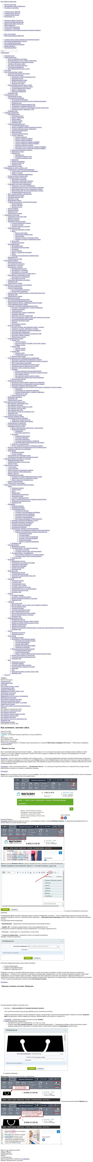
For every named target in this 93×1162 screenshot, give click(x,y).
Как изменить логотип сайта (17, 408)
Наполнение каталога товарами (18, 418)
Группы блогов (16, 489)
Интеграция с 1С (9, 16)
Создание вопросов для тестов (21, 587)
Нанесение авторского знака (20, 320)
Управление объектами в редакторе (19, 280)
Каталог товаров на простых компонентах (28, 371)
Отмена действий (17, 205)
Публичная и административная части (24, 77)
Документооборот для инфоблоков (22, 553)
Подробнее (4, 758)
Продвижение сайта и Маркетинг (14, 6)
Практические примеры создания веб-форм (25, 528)
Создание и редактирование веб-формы (27, 512)
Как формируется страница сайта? (22, 86)
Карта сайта (15, 241)
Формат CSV (16, 340)
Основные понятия (18, 488)
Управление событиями (19, 566)
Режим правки (16, 119)
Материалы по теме (21, 393)
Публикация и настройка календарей (23, 562)
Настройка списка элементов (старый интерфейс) (30, 147)
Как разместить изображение (21, 277)
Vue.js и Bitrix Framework (12, 27)
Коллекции (15, 249)
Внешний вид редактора (15, 265)
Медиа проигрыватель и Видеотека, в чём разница (27, 428)
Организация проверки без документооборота (29, 377)
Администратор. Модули (12, 13)
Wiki (9, 660)
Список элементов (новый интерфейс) (27, 143)
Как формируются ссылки (16, 195)
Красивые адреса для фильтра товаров (23, 367)
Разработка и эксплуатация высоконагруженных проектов (22, 30)
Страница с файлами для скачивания (19, 449)
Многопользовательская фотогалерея (23, 649)
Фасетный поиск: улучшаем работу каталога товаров (28, 384)
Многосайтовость (9, 25)
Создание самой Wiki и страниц (21, 665)
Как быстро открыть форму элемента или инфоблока (28, 382)
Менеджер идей (13, 571)
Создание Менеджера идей (20, 574)
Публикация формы (25, 540)
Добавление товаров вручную (21, 419)
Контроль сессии (17, 207)
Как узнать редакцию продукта (17, 65)
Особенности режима (22, 510)
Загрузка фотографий (22, 644)
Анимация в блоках (18, 608)
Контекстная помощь (18, 161)
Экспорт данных (20, 341)
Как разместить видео (18, 278)
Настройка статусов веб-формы (25, 515)
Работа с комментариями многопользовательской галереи (33, 653)
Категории (15, 668)
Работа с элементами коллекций (22, 252)
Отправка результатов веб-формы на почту (25, 520)
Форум (10, 631)
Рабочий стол (16, 153)
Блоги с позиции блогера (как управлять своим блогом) (29, 499)
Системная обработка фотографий (22, 319)
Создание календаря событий (17, 424)
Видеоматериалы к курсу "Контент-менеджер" (22, 60)
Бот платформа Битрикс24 (12, 43)
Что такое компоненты (15, 286)
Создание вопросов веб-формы (25, 514)
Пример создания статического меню (26, 238)
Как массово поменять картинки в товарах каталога (31, 372)
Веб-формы (11, 504)
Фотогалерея (12, 636)
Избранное (15, 160)
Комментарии (16, 493)
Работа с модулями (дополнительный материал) (19, 484)
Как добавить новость (22, 374)
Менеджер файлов (13, 220)
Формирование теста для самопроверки (24, 588)
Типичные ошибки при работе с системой (17, 458)
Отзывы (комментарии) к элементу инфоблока (29, 392)
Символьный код (17, 311)
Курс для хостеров (10, 34)
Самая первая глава (10, 57)
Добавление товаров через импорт (22, 421)
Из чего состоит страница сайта (18, 176)
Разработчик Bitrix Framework (13, 20)
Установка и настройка (11, 8)
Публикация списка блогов (20, 494)
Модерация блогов (17, 496)
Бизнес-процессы (9, 46)
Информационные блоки (19, 80)
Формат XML (16, 346)
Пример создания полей (19, 624)
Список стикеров (17, 454)
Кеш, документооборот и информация (20, 194)
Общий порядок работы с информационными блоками (25, 302)
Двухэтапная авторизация (16, 98)
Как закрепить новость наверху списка (27, 376)
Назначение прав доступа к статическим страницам (28, 187)
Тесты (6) (7, 675)
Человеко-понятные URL (16, 197)
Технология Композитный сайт (14, 22)
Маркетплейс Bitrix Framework (13, 23)
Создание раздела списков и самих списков (25, 621)
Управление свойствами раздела (22, 182)
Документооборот (13, 545)
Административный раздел (16, 124)
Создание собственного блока (21, 610)
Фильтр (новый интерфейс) (23, 140)
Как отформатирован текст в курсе (19, 69)
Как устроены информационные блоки (20, 301)
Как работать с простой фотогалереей (23, 639)
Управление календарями (19, 564)
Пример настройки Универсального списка (25, 623)
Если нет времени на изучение (17, 59)
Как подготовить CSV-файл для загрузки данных (30, 343)
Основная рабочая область (20, 134)
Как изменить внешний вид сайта (14, 402)
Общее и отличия (17, 173)
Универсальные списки (15, 618)
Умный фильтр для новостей (17, 423)
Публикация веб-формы (19, 527)
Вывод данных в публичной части (22, 480)
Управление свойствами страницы (22, 181)
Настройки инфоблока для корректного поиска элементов (30, 361)
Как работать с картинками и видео (19, 275)
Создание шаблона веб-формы (21, 525)
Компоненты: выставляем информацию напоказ (27, 359)
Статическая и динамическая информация (21, 169)
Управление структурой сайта (17, 216)
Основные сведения (18, 452)
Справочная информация (16, 67)
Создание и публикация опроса (21, 597)
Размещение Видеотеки (22, 436)
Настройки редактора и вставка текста (24, 273)
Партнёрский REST (10, 47)
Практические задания (15, 166)
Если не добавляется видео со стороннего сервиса (27, 445)
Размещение (19, 431)
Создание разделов (17, 225)
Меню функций (16, 132)
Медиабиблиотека (13, 244)
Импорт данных (20, 345)
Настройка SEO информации (21, 332)
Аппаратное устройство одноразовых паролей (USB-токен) (30, 108)
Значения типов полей (19, 626)
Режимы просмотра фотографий (25, 645)
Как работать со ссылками (20, 272)
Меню (13, 231)
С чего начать (12, 467)
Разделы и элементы (14, 325)
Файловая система (17, 78)
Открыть (3, 678)
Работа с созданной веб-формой (29, 541)
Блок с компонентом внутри (20, 611)
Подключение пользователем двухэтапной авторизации (29, 101)
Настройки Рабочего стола (23, 156)
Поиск (14, 254)
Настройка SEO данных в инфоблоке (23, 312)
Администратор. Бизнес (11, 15)
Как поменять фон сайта (15, 410)
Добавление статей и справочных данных (25, 478)
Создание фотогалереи (22, 652)
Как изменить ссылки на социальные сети (21, 411)
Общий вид (18, 389)
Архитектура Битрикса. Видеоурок (19, 73)
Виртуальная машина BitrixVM (14, 35)
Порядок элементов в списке (24, 145)
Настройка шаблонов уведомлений (22, 522)
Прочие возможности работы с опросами (24, 598)
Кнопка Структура (14, 218)
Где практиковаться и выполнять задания (21, 62)
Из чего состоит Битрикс (15, 75)
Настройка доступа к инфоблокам (22, 315)
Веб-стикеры (12, 450)
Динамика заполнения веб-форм (22, 523)
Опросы (10, 593)
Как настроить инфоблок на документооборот (29, 554)
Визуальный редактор (11, 260)
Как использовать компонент (21, 289)
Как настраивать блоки (19, 606)
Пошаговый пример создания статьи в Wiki (25, 671)
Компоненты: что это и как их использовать (18, 285)
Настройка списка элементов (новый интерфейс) (30, 148)
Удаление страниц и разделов (21, 226)
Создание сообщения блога (20, 497)
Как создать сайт (17, 603)
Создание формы (24, 535)
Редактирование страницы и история (23, 666)
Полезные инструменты (15, 380)
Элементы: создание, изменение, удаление (25, 328)
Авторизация (5, 52)
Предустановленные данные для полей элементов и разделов (31, 317)
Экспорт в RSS (20, 353)
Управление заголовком (19, 179)
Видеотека (15, 434)
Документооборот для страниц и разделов (25, 548)
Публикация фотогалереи (23, 650)
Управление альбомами (22, 647)
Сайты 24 (11, 601)
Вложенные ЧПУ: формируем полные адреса (26, 364)
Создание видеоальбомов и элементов (27, 441)
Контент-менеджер (10, 4)
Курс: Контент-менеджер (8, 1)
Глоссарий (7, 70)
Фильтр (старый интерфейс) (24, 138)
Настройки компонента (22, 432)
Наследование (19, 236)
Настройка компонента (22, 439)
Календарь (11, 559)
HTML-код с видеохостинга (20, 444)
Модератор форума (17, 634)
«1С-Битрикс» (25, 1159)
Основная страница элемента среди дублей (25, 366)
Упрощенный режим (18, 507)
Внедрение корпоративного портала (15, 41)
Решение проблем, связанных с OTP (23, 109)
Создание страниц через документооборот (28, 551)
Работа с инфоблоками (19, 90)
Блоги (10, 486)
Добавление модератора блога (21, 501)
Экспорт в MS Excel (18, 163)
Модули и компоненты (19, 82)
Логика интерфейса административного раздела (27, 127)
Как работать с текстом (15, 267)
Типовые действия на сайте (16, 64)
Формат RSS (15, 351)
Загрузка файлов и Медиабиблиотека (19, 471)
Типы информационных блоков (18, 304)
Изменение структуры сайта (17, 221)
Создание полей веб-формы (23, 517)
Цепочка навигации (18, 242)
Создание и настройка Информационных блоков (27, 476)
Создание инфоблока (21, 437)
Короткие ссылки (13, 199)
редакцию (10, 742)
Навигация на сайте (14, 228)
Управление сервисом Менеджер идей (23, 575)
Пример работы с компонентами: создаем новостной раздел (26, 293)
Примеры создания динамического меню (28, 239)
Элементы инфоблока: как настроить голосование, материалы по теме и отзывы (36, 387)
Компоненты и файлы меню (24, 234)
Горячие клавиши (17, 121)
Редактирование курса (19, 584)
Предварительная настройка (20, 247)
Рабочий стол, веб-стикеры (16, 483)
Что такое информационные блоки (19, 299)
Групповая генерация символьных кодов (24, 385)
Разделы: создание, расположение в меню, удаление (28, 327)
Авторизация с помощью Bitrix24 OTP (23, 106)
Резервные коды (17, 103)
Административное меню (20, 130)
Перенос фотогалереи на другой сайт (23, 655)
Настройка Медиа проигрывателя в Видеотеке (29, 442)
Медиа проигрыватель (19, 429)
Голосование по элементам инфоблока (27, 390)
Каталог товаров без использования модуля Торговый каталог (27, 447)
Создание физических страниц (21, 88)
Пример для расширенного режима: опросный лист (31, 532)
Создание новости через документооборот (28, 556)
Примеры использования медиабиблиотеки (25, 255)
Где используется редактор (16, 264)
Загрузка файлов (13, 208)
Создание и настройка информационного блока (23, 306)
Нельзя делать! (12, 463)
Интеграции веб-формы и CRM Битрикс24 (28, 519)
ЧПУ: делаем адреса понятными (21, 363)
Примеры (15, 369)
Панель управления (18, 117)
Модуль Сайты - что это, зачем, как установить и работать (30, 605)
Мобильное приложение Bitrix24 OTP (23, 104)
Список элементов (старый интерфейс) (27, 142)
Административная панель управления (24, 129)
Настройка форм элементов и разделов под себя (26, 333)
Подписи (14, 322)
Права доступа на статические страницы (20, 470)
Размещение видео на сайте (16, 426)
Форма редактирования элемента (22, 150)
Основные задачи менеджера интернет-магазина (23, 457)
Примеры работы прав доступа (21, 192)
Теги (13, 670)
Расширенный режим (18, 509)
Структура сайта (13, 468)
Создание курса (16, 582)
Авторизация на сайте (11, 95)
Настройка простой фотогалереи (25, 640)
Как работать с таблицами (20, 270)
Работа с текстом (13, 473)
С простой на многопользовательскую (23, 657)
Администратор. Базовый (12, 11)
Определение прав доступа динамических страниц (27, 190)
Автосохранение (17, 203)
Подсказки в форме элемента (21, 335)
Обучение (11, 579)
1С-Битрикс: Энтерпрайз (12, 28)
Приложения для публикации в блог (19, 455)
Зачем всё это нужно (18, 83)
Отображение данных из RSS (24, 354)
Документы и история (22, 549)
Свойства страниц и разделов (17, 177)
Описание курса (9, 56)
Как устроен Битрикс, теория (13, 72)
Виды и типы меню (21, 233)
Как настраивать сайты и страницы (23, 614)
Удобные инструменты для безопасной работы (22, 202)
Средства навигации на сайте (21, 229)
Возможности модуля (18, 546)
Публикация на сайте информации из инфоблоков (23, 358)
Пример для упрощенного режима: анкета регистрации (32, 530)
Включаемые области (14, 200)
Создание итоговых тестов (20, 590)
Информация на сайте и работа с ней (15, 168)
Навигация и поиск (18, 151)
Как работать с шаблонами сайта (18, 403)
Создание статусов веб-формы (28, 538)
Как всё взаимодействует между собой (20, 85)
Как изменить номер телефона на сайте (20, 406)
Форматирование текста (19, 268)
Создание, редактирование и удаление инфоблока (27, 307)
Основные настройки (18, 309)
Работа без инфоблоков (19, 91)
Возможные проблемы (15, 397)
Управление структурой (11, 215)
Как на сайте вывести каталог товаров (23, 613)
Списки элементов (17, 135)
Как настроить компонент (20, 291)
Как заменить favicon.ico (15, 405)
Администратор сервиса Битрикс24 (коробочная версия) (21, 39)
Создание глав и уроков (19, 585)
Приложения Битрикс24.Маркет (14, 44)
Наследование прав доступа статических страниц (27, 189)
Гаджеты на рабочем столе (23, 158)
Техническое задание (25, 533)
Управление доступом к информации (19, 184)
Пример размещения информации (22, 174)
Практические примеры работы (14, 416)
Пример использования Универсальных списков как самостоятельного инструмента (38, 627)
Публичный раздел (14, 114)
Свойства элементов (18, 314)
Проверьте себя (12, 93)
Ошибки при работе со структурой (19, 462)
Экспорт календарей (18, 567)
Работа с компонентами (15, 288)
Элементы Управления (11, 112)
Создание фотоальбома (22, 642)
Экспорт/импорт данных (15, 338)
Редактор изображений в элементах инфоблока (26, 330)
